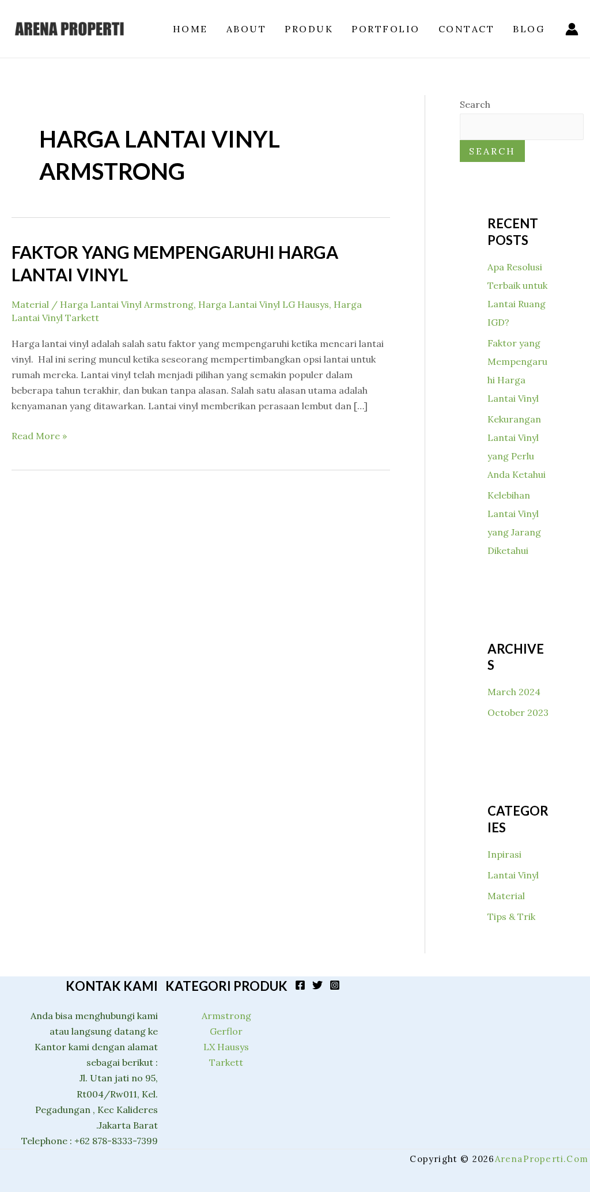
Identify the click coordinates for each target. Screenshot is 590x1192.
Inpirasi (504, 854)
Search (475, 104)
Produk (309, 29)
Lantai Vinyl (513, 875)
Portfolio (385, 29)
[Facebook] (300, 985)
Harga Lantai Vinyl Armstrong (127, 304)
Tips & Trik (511, 916)
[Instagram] (335, 985)
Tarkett (226, 1062)
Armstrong (226, 1015)
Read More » (39, 435)
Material (30, 304)
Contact (466, 29)
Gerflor (226, 1031)
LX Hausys (226, 1047)
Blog (528, 29)
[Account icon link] (571, 29)
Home (190, 29)
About (246, 29)
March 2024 (513, 691)
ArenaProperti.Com (541, 1158)
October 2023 (518, 712)
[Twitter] (317, 985)
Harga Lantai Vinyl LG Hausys (263, 304)
